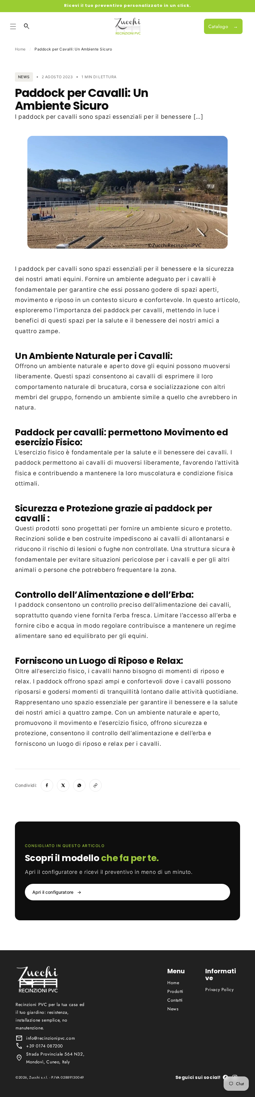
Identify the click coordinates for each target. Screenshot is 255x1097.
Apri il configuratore (56, 892)
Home (20, 49)
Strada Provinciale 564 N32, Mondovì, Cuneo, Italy (55, 1058)
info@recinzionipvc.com (50, 1038)
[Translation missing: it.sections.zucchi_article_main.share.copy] (95, 785)
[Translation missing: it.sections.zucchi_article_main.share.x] (63, 785)
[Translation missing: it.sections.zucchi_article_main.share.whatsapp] (79, 785)
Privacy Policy (219, 989)
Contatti (175, 1000)
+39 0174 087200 (44, 1046)
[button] (13, 26)
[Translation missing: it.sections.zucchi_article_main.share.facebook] (47, 785)
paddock (31, 268)
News (172, 1009)
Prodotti (175, 991)
